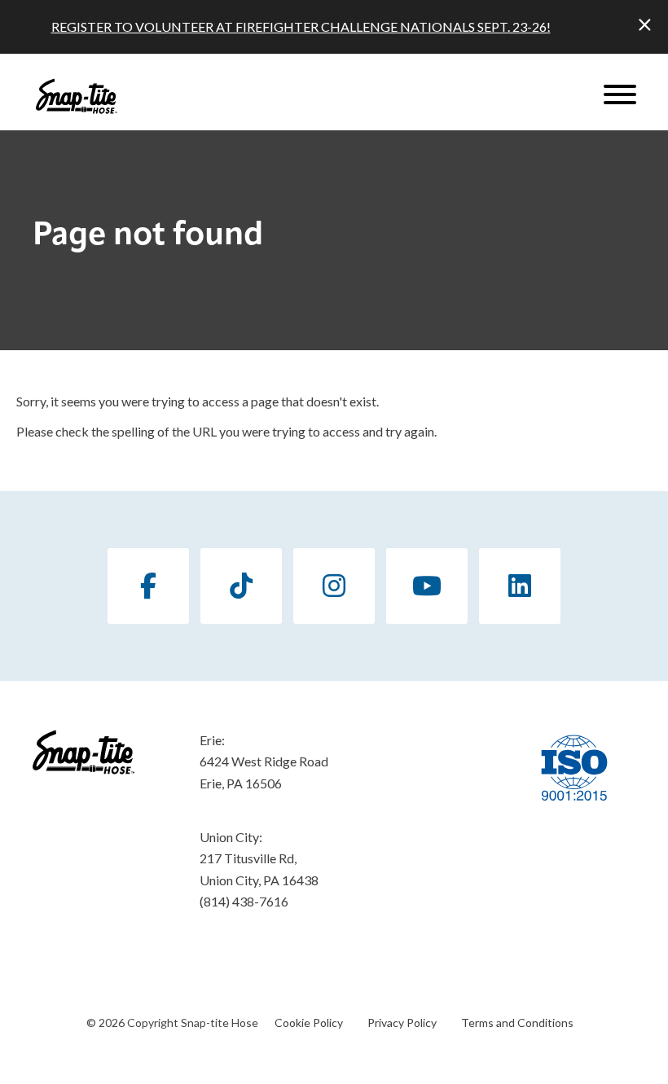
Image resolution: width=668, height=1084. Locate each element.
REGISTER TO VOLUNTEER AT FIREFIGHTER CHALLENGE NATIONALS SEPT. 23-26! (301, 26)
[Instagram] (334, 586)
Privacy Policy (402, 1022)
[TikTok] (241, 586)
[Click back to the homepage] (77, 96)
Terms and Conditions (517, 1022)
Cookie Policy (309, 1022)
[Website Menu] (619, 96)
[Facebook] (148, 586)
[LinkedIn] (519, 586)
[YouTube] (427, 586)
